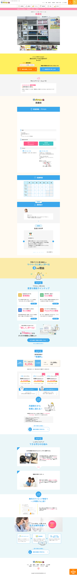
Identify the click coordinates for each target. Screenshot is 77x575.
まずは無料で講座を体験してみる (38, 340)
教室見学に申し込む (50, 69)
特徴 (46, 2)
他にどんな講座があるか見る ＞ (38, 343)
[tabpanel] (38, 214)
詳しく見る (33, 303)
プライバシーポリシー (36, 566)
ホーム (43, 2)
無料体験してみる (27, 69)
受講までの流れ (58, 2)
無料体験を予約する (36, 429)
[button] (19, 31)
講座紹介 (49, 2)
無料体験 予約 (73, 572)
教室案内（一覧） (30, 9)
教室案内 (53, 2)
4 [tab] (39, 252)
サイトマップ (42, 566)
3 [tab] (37, 252)
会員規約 (46, 566)
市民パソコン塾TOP (21, 9)
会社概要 (30, 566)
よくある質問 (64, 2)
